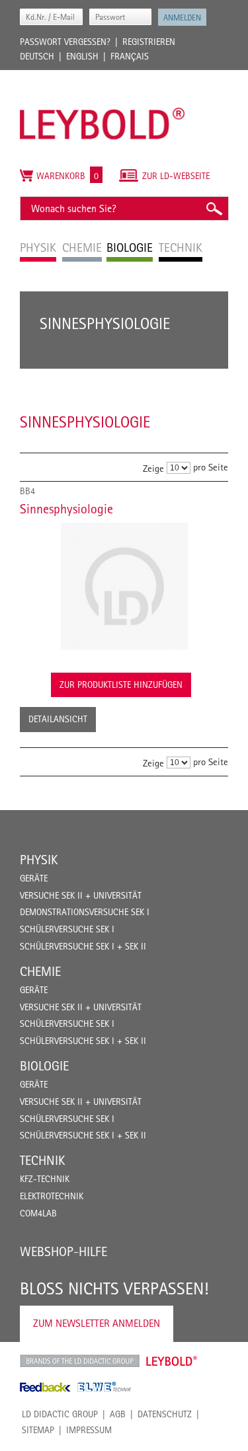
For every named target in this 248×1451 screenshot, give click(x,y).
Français (129, 56)
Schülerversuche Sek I (67, 929)
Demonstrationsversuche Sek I (84, 912)
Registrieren (148, 41)
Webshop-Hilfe (63, 1251)
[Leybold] (102, 76)
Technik (42, 1160)
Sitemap (38, 1430)
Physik (39, 860)
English (82, 56)
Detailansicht (57, 719)
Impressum (89, 1430)
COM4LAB (38, 1213)
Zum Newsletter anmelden (96, 1323)
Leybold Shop (172, 1361)
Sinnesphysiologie (66, 509)
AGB (118, 1414)
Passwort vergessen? (65, 41)
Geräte (34, 878)
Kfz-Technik (44, 1178)
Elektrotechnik (51, 1196)
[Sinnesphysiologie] (124, 586)
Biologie (44, 1066)
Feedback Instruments (45, 1387)
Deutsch (37, 56)
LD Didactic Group (60, 1414)
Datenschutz (165, 1414)
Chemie (40, 971)
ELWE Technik (104, 1387)
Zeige (153, 468)
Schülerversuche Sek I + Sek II (83, 946)
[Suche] (213, 208)
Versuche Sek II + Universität (81, 895)
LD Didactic (80, 1361)
